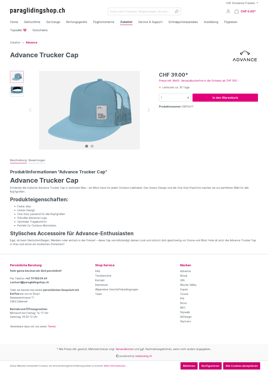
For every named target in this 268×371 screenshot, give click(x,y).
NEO (182, 307)
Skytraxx (185, 321)
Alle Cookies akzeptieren (242, 365)
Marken (185, 265)
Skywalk (185, 312)
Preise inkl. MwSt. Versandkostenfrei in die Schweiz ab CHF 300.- (199, 80)
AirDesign (186, 316)
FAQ (97, 271)
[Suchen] (176, 11)
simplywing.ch (143, 355)
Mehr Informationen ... (115, 365)
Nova (183, 303)
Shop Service (104, 265)
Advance (185, 271)
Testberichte (103, 275)
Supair (184, 289)
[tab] (18, 160)
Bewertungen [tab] (37, 160)
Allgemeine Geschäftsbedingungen (116, 289)
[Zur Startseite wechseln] (37, 11)
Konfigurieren (210, 365)
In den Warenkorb (225, 97)
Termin (52, 326)
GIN (182, 280)
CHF (240, 3)
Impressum (101, 284)
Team (98, 293)
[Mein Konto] (228, 11)
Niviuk (183, 275)
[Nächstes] (149, 110)
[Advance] (245, 55)
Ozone (184, 293)
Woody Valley (188, 284)
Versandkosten (125, 349)
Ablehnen (189, 365)
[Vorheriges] (30, 110)
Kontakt (100, 280)
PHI (182, 298)
